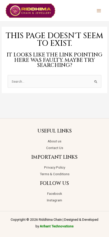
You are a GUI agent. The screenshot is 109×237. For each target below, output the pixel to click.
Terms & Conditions (54, 174)
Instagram (54, 200)
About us (54, 141)
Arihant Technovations (57, 226)
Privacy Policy (54, 167)
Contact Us (54, 148)
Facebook (54, 193)
